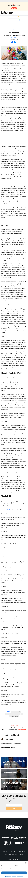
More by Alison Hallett (22, 729)
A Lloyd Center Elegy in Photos (10, 772)
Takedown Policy (22, 857)
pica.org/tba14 (6, 509)
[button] (26, 863)
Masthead (5, 851)
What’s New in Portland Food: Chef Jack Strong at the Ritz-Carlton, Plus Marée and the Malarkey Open (13, 784)
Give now (14, 8)
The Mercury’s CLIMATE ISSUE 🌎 (13, 20)
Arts (14, 29)
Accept (14, 873)
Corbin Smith (6, 774)
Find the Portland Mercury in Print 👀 (14, 23)
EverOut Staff (6, 764)
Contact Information (20, 876)
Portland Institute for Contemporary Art (12, 714)
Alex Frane (5, 786)
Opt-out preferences (8, 876)
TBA (22, 714)
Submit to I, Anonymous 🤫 (13, 17)
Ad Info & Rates (13, 851)
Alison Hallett (14, 37)
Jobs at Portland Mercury (11, 854)
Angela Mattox (14, 711)
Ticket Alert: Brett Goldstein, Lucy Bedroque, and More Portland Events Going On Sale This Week (14, 761)
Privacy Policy (14, 876)
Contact (21, 854)
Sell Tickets (22, 851)
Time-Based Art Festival (14, 716)
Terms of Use (13, 857)
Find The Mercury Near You (14, 859)
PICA (19, 711)
